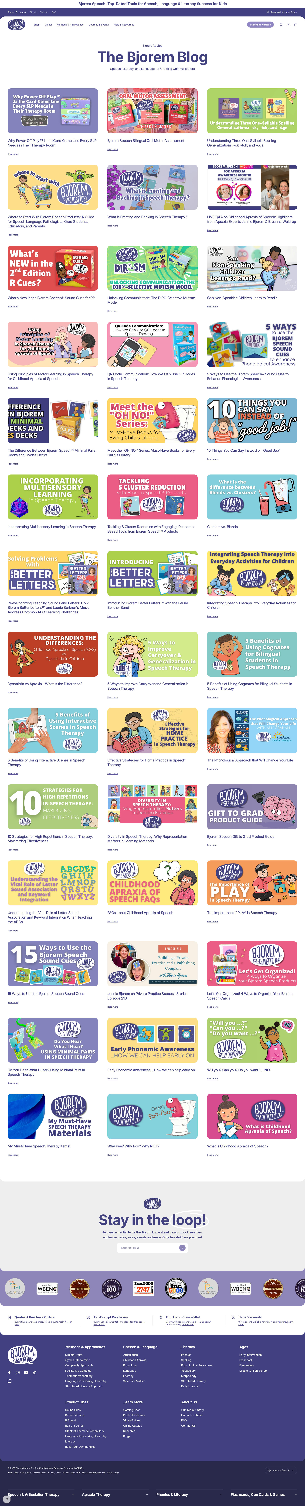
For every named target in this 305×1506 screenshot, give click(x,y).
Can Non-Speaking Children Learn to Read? (242, 298)
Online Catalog (132, 1425)
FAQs (184, 1420)
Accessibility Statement (96, 1473)
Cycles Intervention (77, 1360)
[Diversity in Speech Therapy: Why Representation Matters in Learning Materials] (152, 806)
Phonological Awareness (197, 1365)
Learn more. (188, 1324)
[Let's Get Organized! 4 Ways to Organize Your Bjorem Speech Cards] (252, 963)
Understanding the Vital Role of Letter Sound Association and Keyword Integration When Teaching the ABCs (50, 917)
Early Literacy (190, 1386)
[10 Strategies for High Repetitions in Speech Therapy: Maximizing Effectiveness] (53, 806)
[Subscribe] (182, 1248)
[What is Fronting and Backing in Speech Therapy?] (152, 187)
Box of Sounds (74, 1425)
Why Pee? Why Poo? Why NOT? (133, 1146)
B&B (54, 12)
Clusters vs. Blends (222, 527)
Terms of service (39, 1473)
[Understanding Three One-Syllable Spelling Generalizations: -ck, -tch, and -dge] (252, 110)
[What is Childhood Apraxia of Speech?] (252, 1116)
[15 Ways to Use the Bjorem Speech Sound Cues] (53, 963)
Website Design (113, 1473)
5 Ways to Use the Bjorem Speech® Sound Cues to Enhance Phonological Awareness (248, 376)
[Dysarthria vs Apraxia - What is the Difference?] (53, 654)
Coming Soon (131, 1410)
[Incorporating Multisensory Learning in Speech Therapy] (53, 496)
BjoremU (44, 12)
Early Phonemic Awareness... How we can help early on (151, 1070)
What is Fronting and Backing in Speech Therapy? (147, 217)
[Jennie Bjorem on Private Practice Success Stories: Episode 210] (152, 963)
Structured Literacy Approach (84, 1386)
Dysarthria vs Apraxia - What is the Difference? (45, 684)
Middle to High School (253, 1370)
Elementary (246, 1365)
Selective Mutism (134, 1381)
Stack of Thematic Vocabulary (84, 1431)
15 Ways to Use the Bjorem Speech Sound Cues (46, 993)
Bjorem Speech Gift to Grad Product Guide (240, 836)
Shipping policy (54, 1473)
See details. (99, 1324)
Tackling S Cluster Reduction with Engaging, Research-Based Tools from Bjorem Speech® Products (151, 529)
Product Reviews (134, 1415)
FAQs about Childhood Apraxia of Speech (140, 913)
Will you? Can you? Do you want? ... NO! (239, 1070)
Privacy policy (25, 1473)
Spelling (186, 1360)
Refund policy (13, 1473)
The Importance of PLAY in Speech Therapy (242, 913)
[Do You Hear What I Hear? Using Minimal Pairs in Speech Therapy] (53, 1040)
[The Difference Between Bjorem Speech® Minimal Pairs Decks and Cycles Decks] (53, 420)
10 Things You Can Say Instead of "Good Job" (243, 450)
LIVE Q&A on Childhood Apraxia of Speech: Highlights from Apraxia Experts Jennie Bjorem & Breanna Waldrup (251, 219)
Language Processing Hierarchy (85, 1381)
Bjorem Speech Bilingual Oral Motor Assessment (145, 140)
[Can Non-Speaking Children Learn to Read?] (252, 268)
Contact (65, 1473)
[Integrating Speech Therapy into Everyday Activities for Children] (252, 573)
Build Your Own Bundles (80, 1446)
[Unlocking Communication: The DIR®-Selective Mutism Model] (152, 268)
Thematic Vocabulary (79, 1376)
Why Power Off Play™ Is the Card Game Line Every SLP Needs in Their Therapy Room (52, 142)
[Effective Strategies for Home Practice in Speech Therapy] (152, 730)
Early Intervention (250, 1354)
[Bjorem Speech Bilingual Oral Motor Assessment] (152, 110)
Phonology (130, 1365)
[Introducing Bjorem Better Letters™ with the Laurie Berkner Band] (152, 573)
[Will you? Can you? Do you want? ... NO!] (252, 1040)
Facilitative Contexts (78, 1370)
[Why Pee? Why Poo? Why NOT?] (152, 1116)
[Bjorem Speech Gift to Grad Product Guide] (252, 806)
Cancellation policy (78, 1473)
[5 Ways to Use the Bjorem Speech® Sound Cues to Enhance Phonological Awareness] (252, 344)
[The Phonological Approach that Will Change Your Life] (252, 730)
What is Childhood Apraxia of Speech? (237, 1146)
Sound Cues (73, 1410)
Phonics (186, 1354)
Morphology (189, 1376)
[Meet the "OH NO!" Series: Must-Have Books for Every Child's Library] (152, 420)
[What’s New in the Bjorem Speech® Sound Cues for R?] (53, 268)
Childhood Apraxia (134, 1360)
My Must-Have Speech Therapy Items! (39, 1146)
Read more (13, 154)
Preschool (245, 1360)
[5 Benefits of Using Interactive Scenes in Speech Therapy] (53, 730)
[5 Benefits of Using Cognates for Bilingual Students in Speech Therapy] (252, 654)
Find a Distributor (192, 1415)
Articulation (130, 1354)
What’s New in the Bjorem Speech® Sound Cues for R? (51, 298)
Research (129, 1431)
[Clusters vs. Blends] (252, 496)
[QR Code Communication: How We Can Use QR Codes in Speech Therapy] (152, 344)
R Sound (70, 1420)
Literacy (128, 1376)
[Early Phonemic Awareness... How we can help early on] (152, 1040)
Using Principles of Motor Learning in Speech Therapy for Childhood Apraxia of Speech (50, 376)
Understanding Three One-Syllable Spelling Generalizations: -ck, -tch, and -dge (241, 142)
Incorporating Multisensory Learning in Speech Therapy (52, 527)
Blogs (126, 1436)
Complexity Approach (79, 1365)
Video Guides (131, 1420)
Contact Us (188, 1425)
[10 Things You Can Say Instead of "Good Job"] (252, 420)
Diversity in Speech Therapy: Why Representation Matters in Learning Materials (147, 838)
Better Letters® (75, 1415)
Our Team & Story (192, 1410)
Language (129, 1370)
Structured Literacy (193, 1381)
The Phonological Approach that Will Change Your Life (250, 760)
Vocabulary (188, 1370)
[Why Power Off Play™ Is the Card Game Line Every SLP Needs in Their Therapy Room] (53, 110)
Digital (33, 12)
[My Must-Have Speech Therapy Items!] (53, 1116)
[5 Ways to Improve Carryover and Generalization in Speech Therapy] (152, 654)
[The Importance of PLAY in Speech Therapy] (252, 882)
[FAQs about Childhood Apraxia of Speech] (152, 882)
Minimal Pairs (73, 1354)
